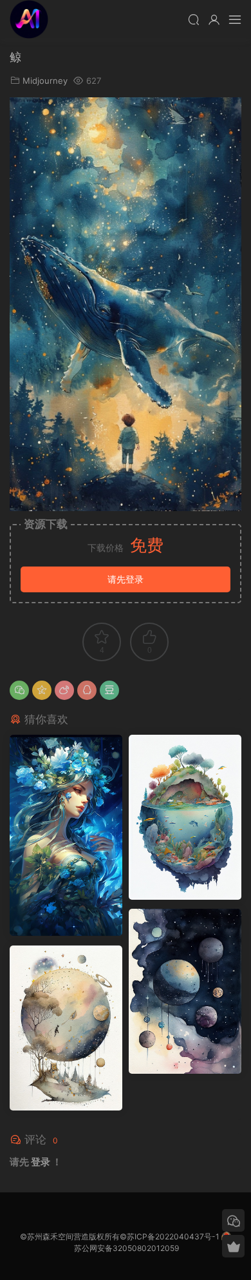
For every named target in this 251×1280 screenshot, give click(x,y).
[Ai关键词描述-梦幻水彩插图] (185, 991)
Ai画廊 (29, 19)
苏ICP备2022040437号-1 (173, 1236)
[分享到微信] (19, 690)
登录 (40, 1162)
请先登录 (125, 579)
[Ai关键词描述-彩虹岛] (185, 817)
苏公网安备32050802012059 (126, 1248)
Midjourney (45, 80)
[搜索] (193, 19)
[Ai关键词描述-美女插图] (66, 835)
